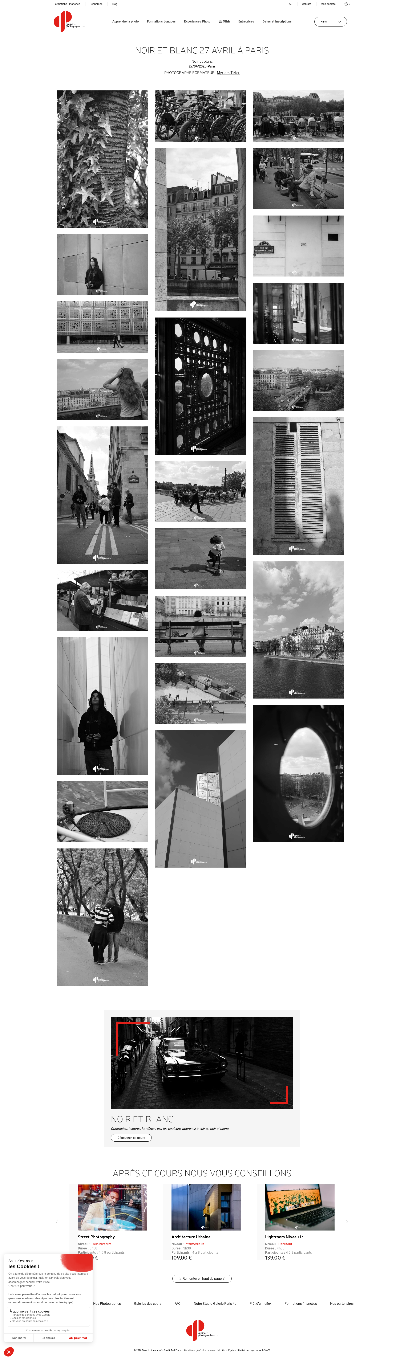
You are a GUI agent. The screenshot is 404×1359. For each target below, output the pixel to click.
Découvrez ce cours (131, 1138)
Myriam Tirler (228, 72)
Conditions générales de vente (200, 1350)
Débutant (191, 1244)
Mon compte (328, 3)
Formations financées (301, 1304)
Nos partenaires (342, 1304)
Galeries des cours (147, 1304)
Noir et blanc (202, 61)
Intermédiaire (100, 1244)
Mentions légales (227, 1350)
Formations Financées (67, 3)
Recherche (96, 3)
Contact (306, 3)
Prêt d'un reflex (260, 1304)
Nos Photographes (107, 1304)
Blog (114, 3)
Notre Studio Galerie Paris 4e (215, 1304)
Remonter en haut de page (202, 1279)
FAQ (290, 3)
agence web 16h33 (260, 1350)
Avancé (283, 1244)
